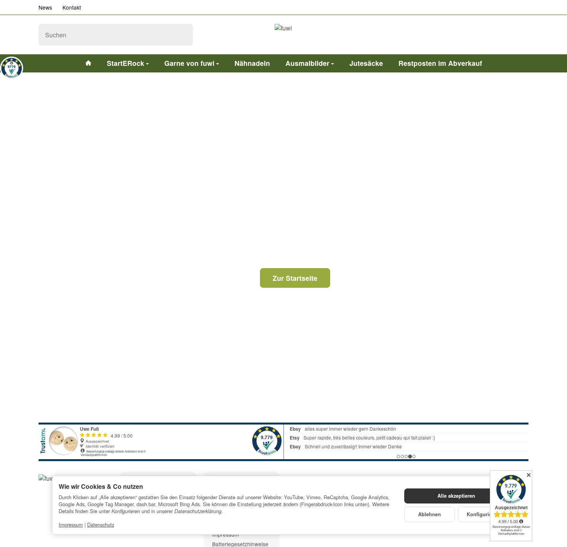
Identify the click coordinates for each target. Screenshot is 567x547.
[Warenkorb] (520, 34)
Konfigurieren (483, 514)
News (45, 7)
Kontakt (71, 7)
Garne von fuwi (189, 63)
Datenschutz (100, 524)
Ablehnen (429, 514)
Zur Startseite (295, 278)
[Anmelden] (500, 34)
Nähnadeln (252, 63)
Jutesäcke (366, 63)
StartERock (125, 63)
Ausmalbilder (307, 63)
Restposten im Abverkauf (440, 63)
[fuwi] (283, 34)
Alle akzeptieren (456, 495)
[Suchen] (183, 35)
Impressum (71, 524)
